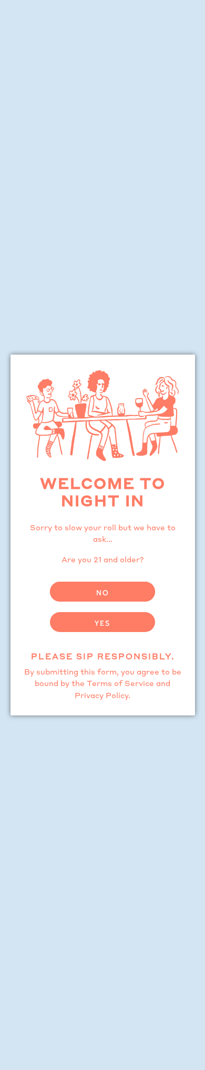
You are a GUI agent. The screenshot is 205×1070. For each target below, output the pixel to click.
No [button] (102, 592)
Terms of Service (120, 684)
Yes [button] (102, 623)
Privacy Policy (101, 696)
